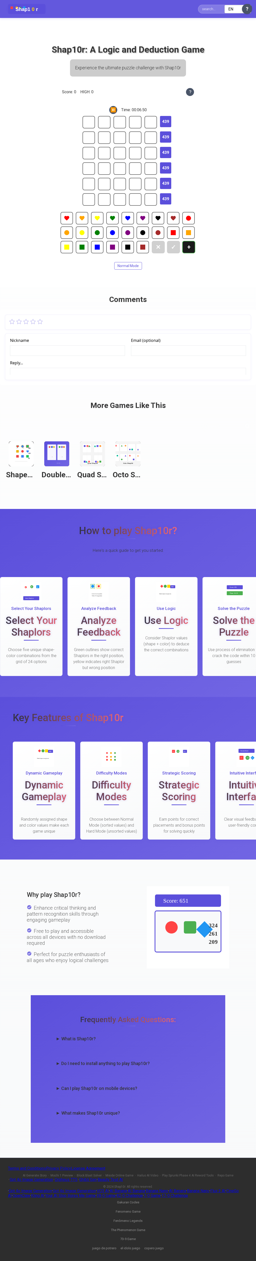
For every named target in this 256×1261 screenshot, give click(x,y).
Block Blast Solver (89, 1175)
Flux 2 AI (218, 1190)
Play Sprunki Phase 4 (176, 1175)
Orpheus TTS (66, 1179)
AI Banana (118, 1190)
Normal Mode (128, 266)
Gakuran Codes (128, 1202)
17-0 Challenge (175, 1195)
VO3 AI (103, 1190)
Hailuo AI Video (147, 1175)
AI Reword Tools (203, 1175)
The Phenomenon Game (128, 1230)
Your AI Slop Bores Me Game (70, 1195)
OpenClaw (21, 1195)
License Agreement (88, 1168)
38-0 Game (106, 1195)
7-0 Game (152, 1195)
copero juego (154, 1248)
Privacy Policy (58, 1168)
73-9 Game (128, 1239)
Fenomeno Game (128, 1211)
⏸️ (113, 110)
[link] (21, 463)
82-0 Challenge (129, 1195)
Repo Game (226, 1175)
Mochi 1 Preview (61, 1175)
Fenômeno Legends (128, 1221)
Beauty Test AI (110, 1179)
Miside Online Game (120, 1175)
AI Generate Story (35, 1175)
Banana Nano (157, 1190)
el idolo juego (130, 1248)
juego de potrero (104, 1248)
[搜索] (247, 426)
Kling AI (37, 1195)
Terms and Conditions (27, 1168)
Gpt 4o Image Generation (31, 1179)
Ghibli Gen (88, 1179)
